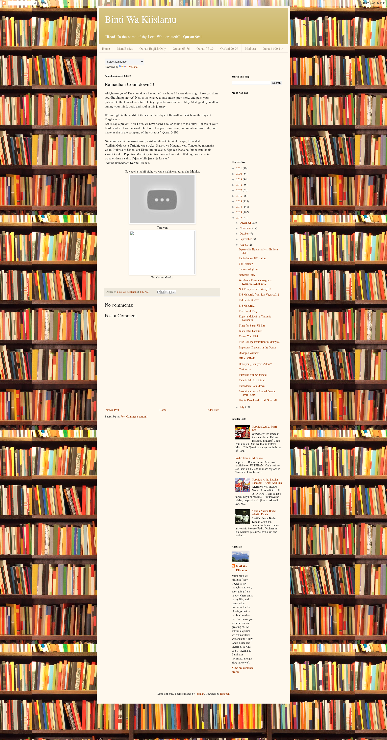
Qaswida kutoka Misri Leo (264, 428)
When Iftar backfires (250, 331)
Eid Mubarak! (247, 305)
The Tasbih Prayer (249, 311)
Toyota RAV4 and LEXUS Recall (258, 400)
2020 (239, 174)
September (246, 239)
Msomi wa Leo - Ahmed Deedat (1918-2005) (257, 393)
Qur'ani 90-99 (229, 48)
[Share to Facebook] (170, 292)
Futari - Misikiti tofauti (252, 380)
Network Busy (247, 275)
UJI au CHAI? (247, 358)
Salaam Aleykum (248, 269)
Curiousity (245, 369)
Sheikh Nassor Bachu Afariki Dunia (264, 512)
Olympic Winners (249, 353)
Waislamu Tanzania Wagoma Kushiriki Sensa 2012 (255, 281)
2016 (239, 196)
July (242, 407)
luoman (200, 694)
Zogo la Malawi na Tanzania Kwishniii (255, 318)
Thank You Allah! (249, 336)
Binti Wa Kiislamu (141, 18)
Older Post (213, 410)
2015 (239, 201)
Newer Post (112, 410)
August (244, 244)
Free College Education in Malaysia (259, 342)
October (245, 233)
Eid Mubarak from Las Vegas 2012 (259, 294)
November (246, 228)
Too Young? (246, 264)
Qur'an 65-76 (181, 48)
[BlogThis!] (162, 292)
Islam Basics (125, 48)
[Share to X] (166, 292)
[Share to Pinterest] (174, 292)
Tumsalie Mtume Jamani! (253, 375)
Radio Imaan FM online (252, 258)
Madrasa (250, 48)
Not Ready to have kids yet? (255, 289)
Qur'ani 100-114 (273, 48)
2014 (239, 207)
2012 (239, 218)
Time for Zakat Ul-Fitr (252, 325)
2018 (239, 185)
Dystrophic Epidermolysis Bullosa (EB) (258, 251)
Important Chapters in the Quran (257, 347)
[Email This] (159, 292)
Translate (132, 67)
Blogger (224, 694)
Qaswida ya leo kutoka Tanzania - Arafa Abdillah (267, 481)
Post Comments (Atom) (134, 416)
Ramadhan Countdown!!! (253, 386)
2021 (239, 168)
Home (106, 48)
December (246, 222)
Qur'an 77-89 (205, 48)
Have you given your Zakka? (255, 364)
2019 (239, 179)
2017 (239, 190)
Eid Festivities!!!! (249, 300)
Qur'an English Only (152, 48)
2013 (239, 212)
